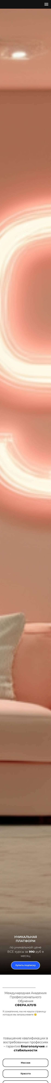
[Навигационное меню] (46, 4)
